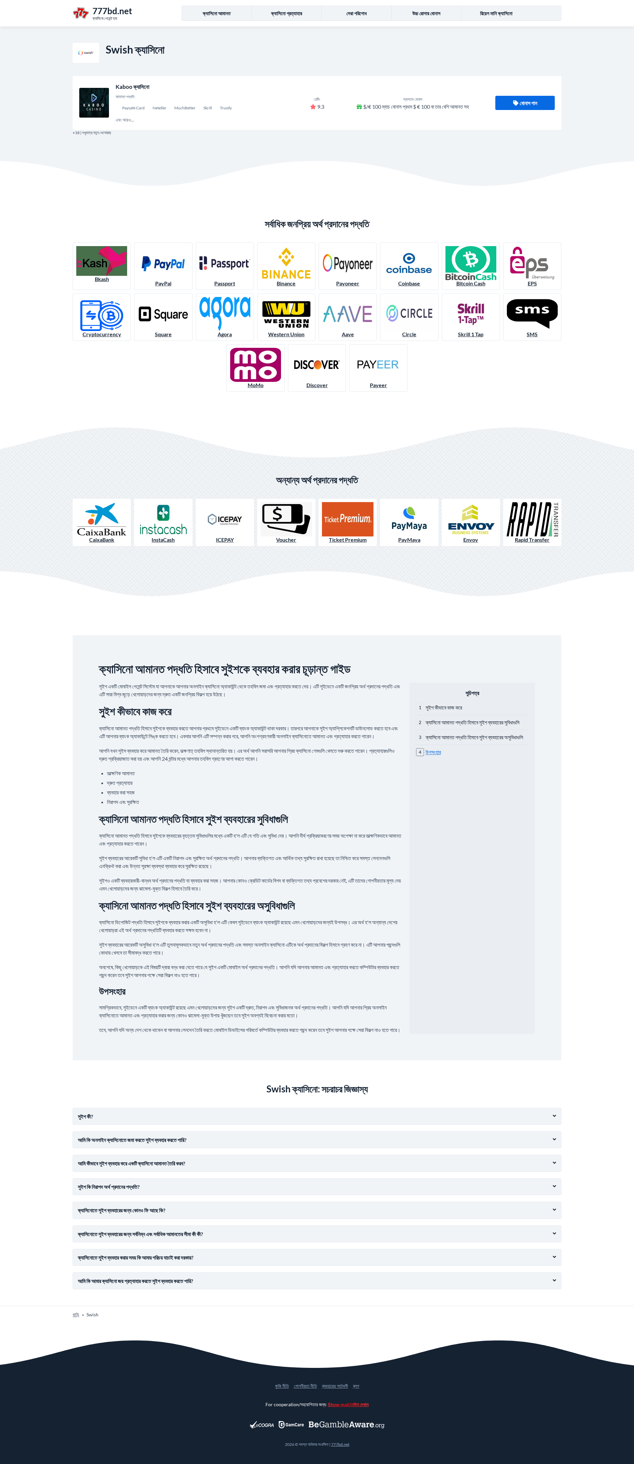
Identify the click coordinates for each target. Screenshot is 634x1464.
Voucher (286, 539)
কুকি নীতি (282, 1386)
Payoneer (347, 283)
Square (163, 334)
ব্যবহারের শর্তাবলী (335, 1386)
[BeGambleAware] (347, 1424)
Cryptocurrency (102, 334)
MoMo (256, 385)
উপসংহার (433, 752)
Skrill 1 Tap (470, 334)
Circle (409, 334)
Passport (224, 283)
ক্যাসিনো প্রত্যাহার (286, 13)
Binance (286, 283)
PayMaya (409, 539)
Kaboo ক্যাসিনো (132, 86)
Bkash (102, 279)
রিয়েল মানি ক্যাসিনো (496, 13)
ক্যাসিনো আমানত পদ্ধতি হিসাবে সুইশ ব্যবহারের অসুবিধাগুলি (474, 737)
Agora (225, 334)
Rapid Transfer (532, 539)
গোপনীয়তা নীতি (305, 1386)
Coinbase (409, 283)
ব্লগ (356, 1386)
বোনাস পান (528, 103)
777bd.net (340, 1444)
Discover (317, 385)
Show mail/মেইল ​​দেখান (348, 1404)
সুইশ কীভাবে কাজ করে (444, 707)
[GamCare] (291, 1424)
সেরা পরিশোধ (356, 13)
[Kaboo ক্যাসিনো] (94, 103)
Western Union (286, 334)
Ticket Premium (348, 539)
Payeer (378, 385)
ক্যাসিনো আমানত (216, 13)
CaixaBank (101, 539)
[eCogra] (262, 1424)
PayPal (163, 283)
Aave (348, 334)
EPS (532, 283)
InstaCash (163, 539)
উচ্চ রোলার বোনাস (426, 13)
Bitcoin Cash (470, 283)
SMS (532, 334)
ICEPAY (225, 539)
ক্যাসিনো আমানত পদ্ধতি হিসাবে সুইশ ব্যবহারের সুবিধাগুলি (472, 722)
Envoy (470, 539)
